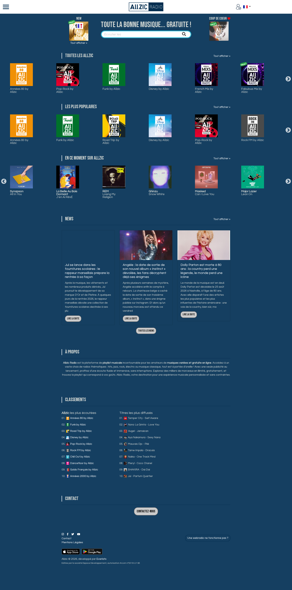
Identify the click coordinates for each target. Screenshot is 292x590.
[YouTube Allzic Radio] (78, 534)
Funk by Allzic (111, 88)
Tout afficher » (78, 43)
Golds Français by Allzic (84, 469)
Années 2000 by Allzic (83, 476)
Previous (4, 182)
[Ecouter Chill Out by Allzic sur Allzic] (160, 177)
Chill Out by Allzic (80, 456)
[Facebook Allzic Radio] (68, 534)
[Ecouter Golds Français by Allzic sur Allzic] (252, 177)
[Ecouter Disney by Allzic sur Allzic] (21, 177)
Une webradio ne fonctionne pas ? (207, 538)
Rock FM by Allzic (252, 140)
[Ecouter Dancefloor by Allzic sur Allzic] (206, 177)
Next (288, 79)
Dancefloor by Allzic (82, 463)
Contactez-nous (146, 511)
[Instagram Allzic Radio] (63, 534)
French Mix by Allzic (204, 90)
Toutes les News (146, 330)
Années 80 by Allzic (19, 90)
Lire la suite (73, 318)
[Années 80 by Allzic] (21, 74)
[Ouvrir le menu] (5, 7)
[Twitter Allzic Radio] (73, 534)
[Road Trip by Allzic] (114, 125)
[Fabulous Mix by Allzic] (252, 74)
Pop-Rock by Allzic (64, 90)
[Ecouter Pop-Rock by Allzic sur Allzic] (67, 177)
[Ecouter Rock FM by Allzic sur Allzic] (114, 177)
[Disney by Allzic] (160, 74)
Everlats (101, 559)
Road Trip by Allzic (111, 141)
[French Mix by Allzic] (206, 74)
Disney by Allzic (159, 88)
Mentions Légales (72, 542)
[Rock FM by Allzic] (252, 125)
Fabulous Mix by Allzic (251, 90)
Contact (66, 538)
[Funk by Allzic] (114, 74)
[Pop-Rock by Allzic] (67, 74)
